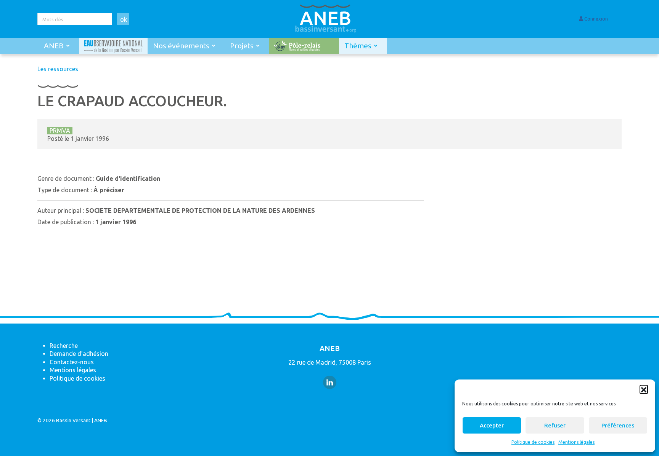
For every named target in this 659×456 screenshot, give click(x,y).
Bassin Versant (73, 420)
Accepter (492, 425)
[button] (644, 389)
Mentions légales (576, 442)
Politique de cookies (533, 442)
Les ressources (57, 68)
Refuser (555, 425)
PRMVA (60, 130)
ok (123, 19)
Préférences (617, 425)
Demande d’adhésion (79, 353)
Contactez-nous (72, 362)
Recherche (64, 345)
